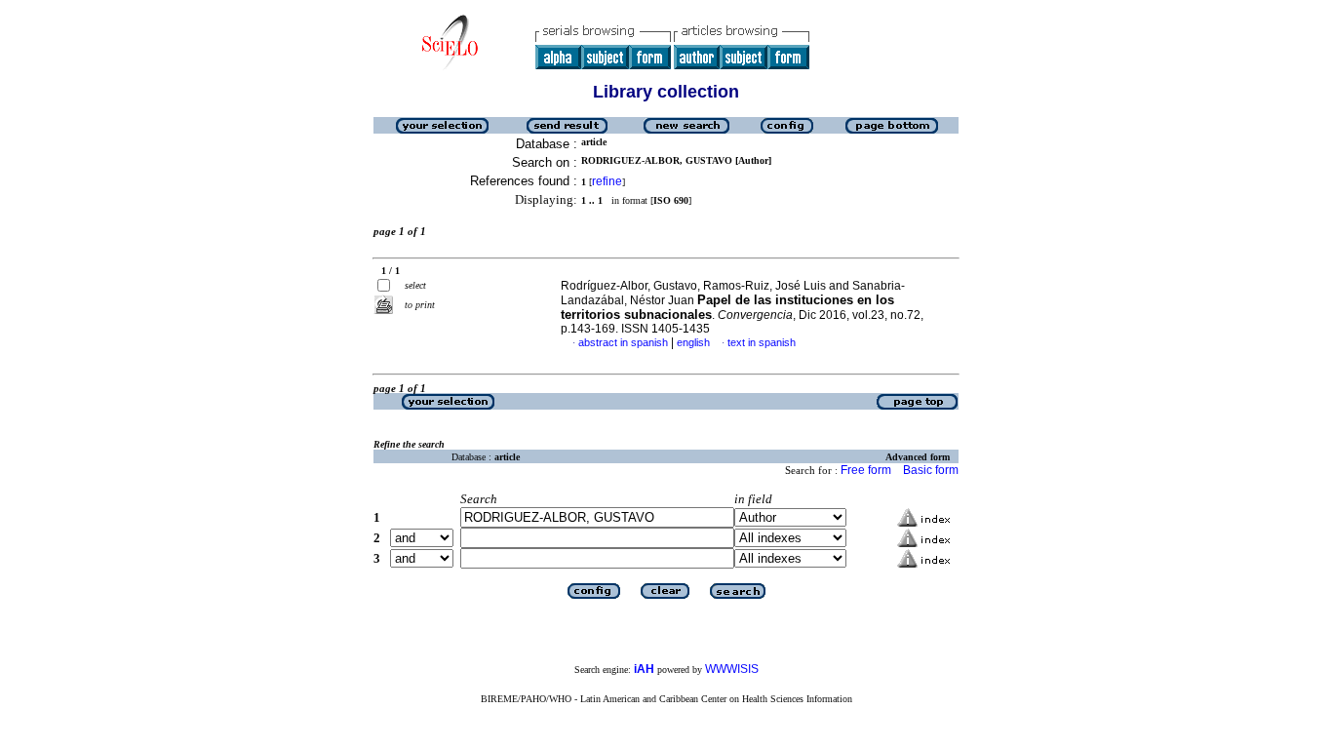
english (693, 342)
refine (607, 181)
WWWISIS (732, 669)
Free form (866, 470)
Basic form (931, 470)
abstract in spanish (623, 342)
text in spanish (761, 342)
